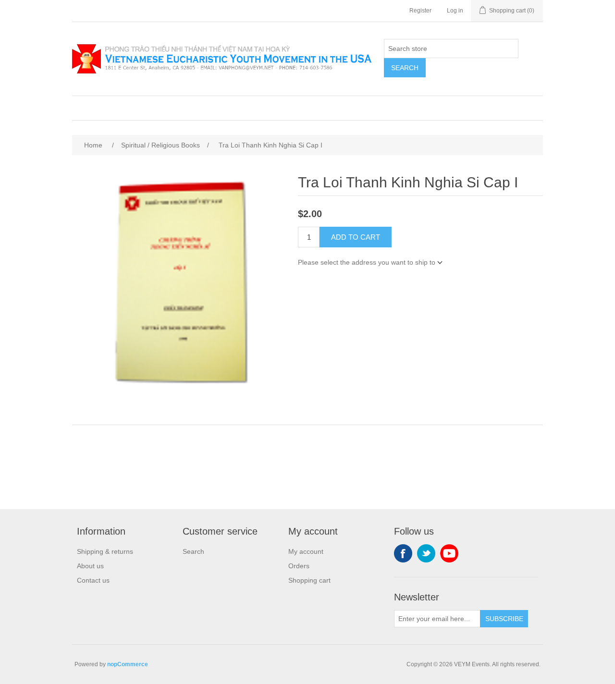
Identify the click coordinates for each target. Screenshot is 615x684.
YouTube (449, 553)
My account (305, 551)
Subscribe (504, 619)
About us (90, 566)
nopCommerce (127, 664)
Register (420, 10)
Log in (455, 10)
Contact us (93, 580)
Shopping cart (309, 580)
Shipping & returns (105, 551)
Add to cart (355, 237)
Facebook (403, 553)
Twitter (426, 553)
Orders (298, 566)
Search (404, 68)
